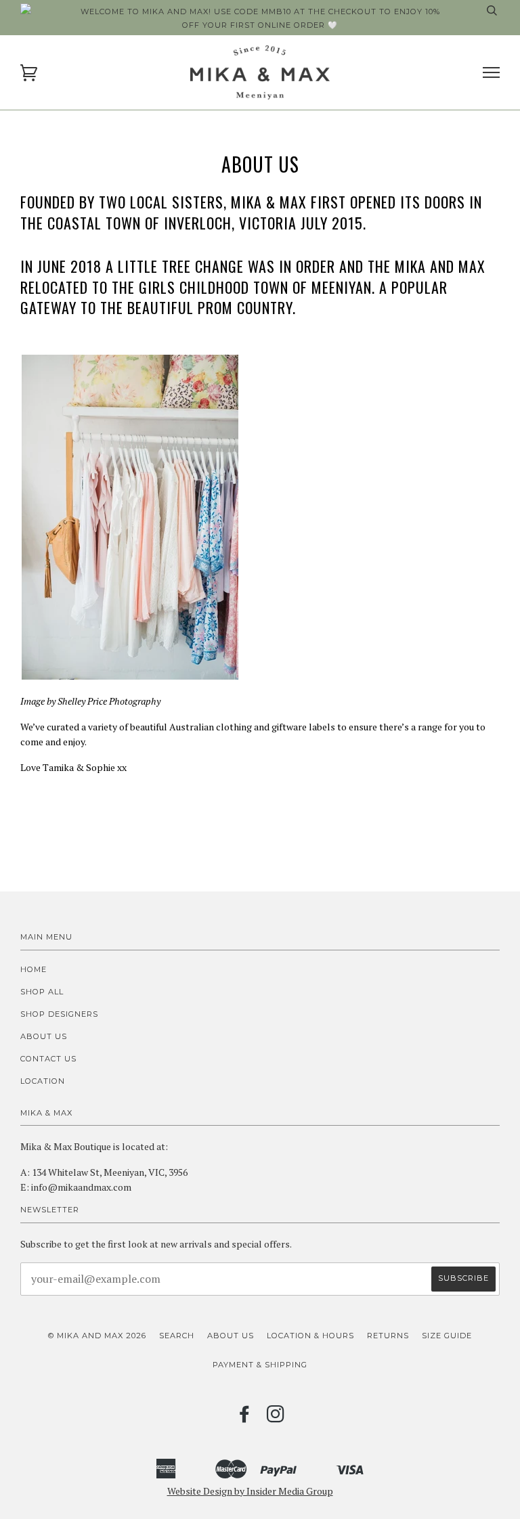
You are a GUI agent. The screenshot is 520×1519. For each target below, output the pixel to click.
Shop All (42, 991)
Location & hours (310, 1335)
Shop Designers (59, 1014)
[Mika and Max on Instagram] (276, 1418)
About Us (43, 1036)
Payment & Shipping (260, 1364)
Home (33, 969)
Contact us (48, 1058)
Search (176, 1335)
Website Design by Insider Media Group (250, 1490)
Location (42, 1081)
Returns (388, 1335)
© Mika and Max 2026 (97, 1335)
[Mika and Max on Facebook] (245, 1418)
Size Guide (447, 1335)
